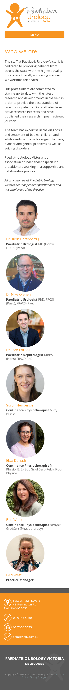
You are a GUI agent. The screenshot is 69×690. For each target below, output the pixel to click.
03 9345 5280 (22, 618)
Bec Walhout (16, 520)
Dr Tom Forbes (18, 350)
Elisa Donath (16, 460)
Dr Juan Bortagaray (22, 239)
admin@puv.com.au (25, 637)
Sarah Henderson (20, 405)
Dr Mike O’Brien (18, 294)
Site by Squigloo (38, 677)
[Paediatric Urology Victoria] (34, 27)
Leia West (13, 575)
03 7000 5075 (22, 627)
